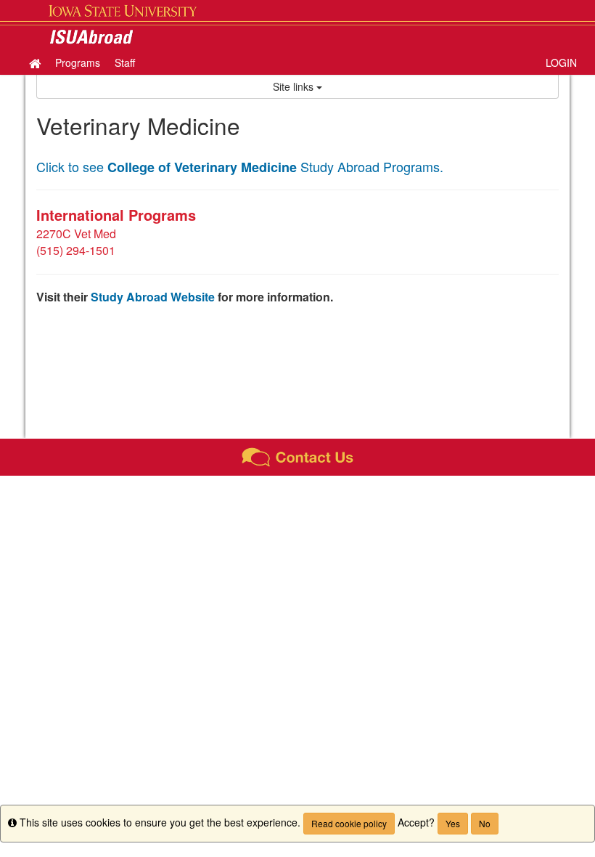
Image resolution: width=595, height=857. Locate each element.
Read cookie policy (349, 823)
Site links (294, 86)
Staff (125, 62)
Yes (453, 823)
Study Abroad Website (153, 296)
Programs (77, 62)
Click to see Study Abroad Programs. (239, 166)
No (485, 823)
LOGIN (561, 62)
